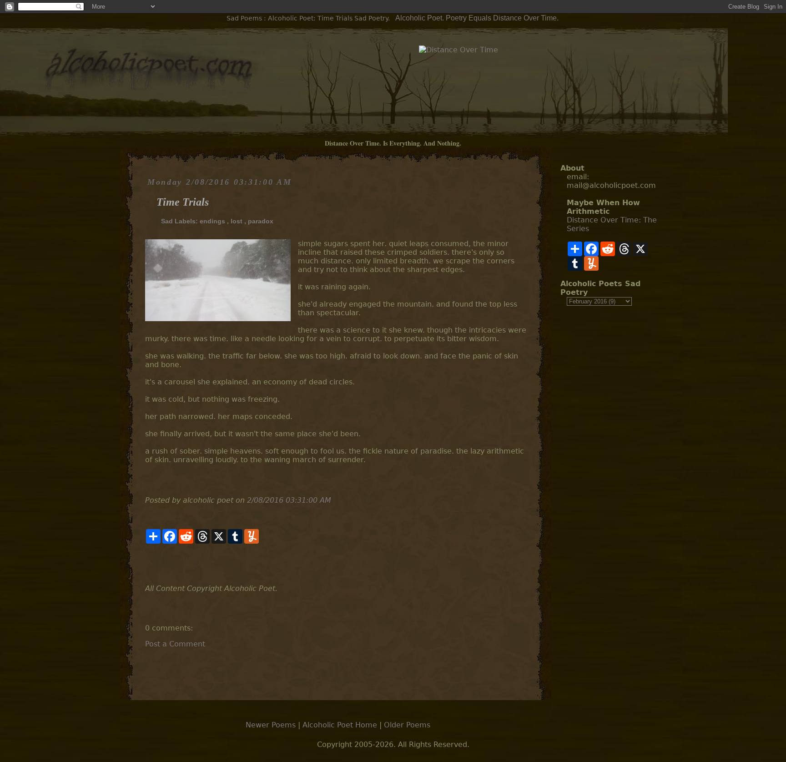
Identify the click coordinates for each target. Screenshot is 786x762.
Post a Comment (175, 644)
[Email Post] (146, 564)
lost (236, 221)
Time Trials (182, 202)
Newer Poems (271, 725)
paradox (260, 221)
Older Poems (407, 725)
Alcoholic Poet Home (339, 725)
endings (212, 221)
